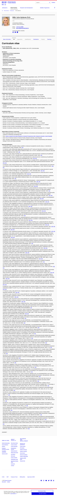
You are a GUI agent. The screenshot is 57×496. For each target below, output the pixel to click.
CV (14, 39)
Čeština (53, 2)
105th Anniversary (14, 450)
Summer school (4, 453)
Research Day (22, 460)
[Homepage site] (9, 3)
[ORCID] (18, 32)
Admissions (5, 440)
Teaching (49, 39)
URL (34, 158)
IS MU (3, 476)
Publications (36, 39)
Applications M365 (31, 476)
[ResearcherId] (13, 32)
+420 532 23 (19, 26)
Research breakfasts (23, 454)
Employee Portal (14, 476)
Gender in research (23, 451)
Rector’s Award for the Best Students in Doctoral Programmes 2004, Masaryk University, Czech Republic (29, 136)
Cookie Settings (13, 493)
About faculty (13, 440)
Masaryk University (8, 480)
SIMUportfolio (22, 476)
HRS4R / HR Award (23, 449)
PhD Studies (22, 447)
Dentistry (3, 446)
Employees (13, 463)
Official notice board (14, 452)
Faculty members (14, 444)
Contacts (12, 465)
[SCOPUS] (15, 32)
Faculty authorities (14, 446)
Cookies (8, 481)
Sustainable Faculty (14, 459)
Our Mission (13, 454)
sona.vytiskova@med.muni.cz (22, 28)
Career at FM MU (14, 457)
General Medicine (5, 444)
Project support (22, 446)
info (22, 147)
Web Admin (4, 481)
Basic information (7, 39)
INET (8, 476)
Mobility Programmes (44, 7)
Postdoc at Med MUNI (24, 456)
